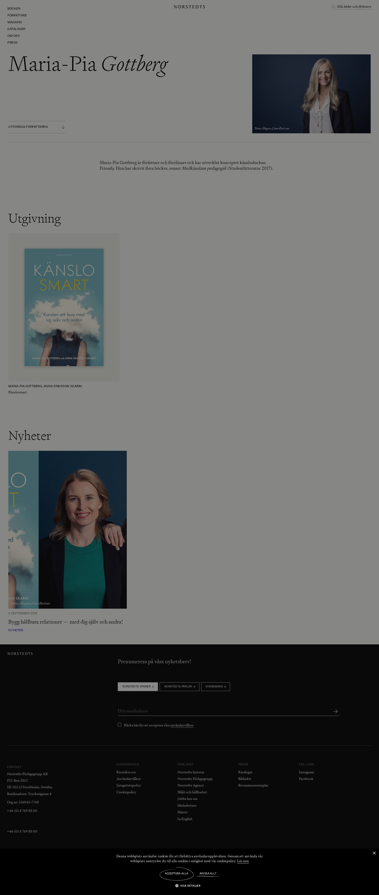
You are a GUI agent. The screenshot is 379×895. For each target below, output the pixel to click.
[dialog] (189, 447)
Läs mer (243, 861)
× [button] (374, 853)
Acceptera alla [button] (176, 873)
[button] (190, 885)
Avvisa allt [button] (208, 873)
